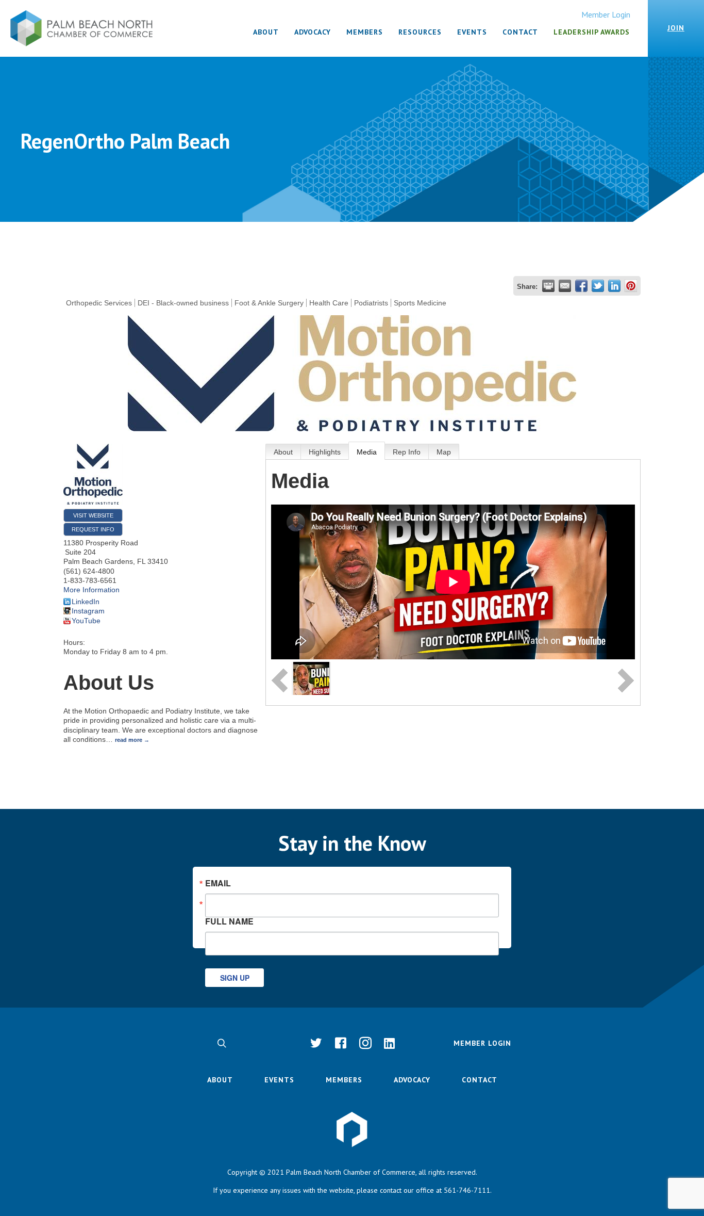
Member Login (605, 14)
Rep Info (407, 452)
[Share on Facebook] (581, 286)
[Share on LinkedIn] (614, 286)
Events (279, 1079)
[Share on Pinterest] (631, 286)
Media (367, 452)
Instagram (88, 611)
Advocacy (412, 1079)
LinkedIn (85, 601)
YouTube (86, 621)
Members (344, 1079)
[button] (221, 1043)
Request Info (93, 529)
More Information (91, 590)
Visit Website (93, 515)
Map (444, 452)
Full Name (229, 920)
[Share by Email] (565, 286)
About (283, 452)
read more (128, 740)
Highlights (325, 452)
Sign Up (234, 977)
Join (675, 28)
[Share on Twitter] (598, 286)
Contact (479, 1079)
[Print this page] (548, 286)
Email (218, 883)
